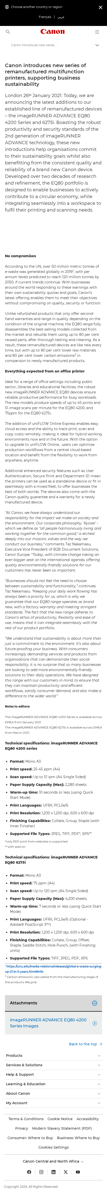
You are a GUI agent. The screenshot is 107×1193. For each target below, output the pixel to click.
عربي (61, 17)
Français (45, 17)
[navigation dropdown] (97, 32)
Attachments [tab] (53, 1003)
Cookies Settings (53, 1147)
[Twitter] (66, 1172)
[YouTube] (78, 1172)
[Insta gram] (41, 1172)
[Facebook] (29, 1172)
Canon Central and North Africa (51, 1161)
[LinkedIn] (53, 1172)
